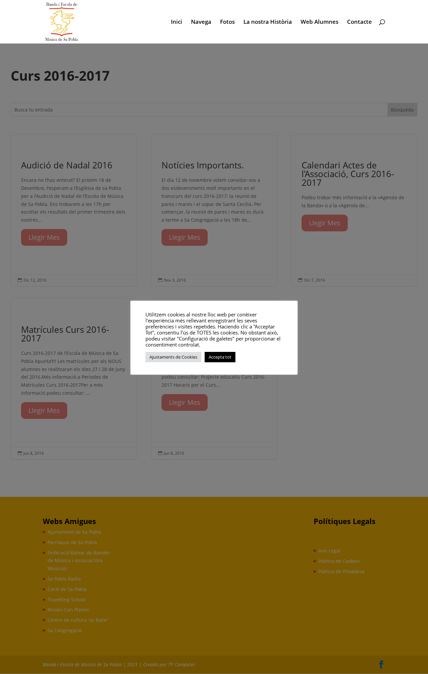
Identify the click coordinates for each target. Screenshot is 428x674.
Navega (201, 22)
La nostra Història (267, 22)
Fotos (227, 22)
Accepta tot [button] (220, 357)
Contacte (359, 22)
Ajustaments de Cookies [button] (173, 357)
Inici (176, 22)
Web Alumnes (319, 22)
